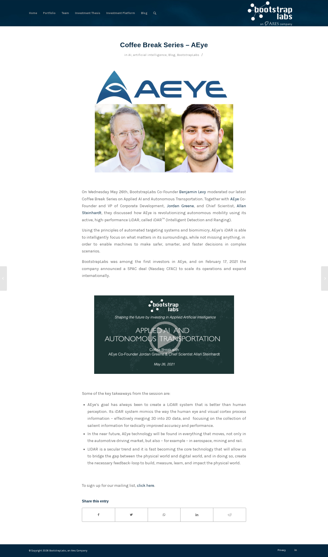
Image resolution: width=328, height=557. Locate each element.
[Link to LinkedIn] (295, 550)
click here (145, 485)
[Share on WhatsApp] (164, 515)
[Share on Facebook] (98, 515)
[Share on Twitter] (131, 515)
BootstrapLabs (188, 55)
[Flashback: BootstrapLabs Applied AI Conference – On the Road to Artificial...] (324, 278)
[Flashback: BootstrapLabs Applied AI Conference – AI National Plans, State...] (3, 278)
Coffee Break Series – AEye (164, 45)
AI (129, 55)
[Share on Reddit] (229, 515)
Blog (171, 55)
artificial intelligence (150, 55)
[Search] (154, 13)
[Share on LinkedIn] (197, 515)
